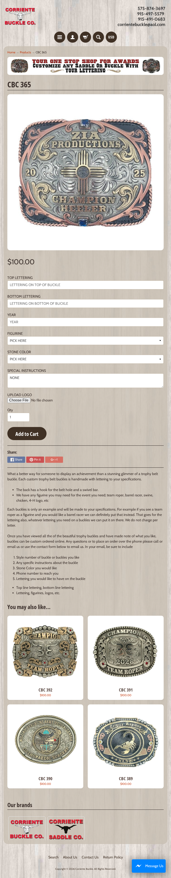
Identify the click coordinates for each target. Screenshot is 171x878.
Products (25, 52)
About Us (70, 857)
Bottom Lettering (24, 296)
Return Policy (113, 857)
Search (53, 857)
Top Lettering (20, 278)
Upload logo (19, 395)
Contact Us (90, 857)
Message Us (154, 866)
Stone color (19, 352)
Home (11, 52)
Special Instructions (26, 371)
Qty (10, 410)
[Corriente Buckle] (20, 16)
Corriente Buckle (84, 868)
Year (11, 315)
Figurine (15, 333)
